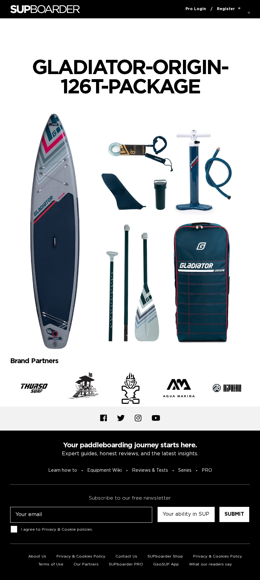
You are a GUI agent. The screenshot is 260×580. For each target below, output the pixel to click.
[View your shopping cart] (239, 9)
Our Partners (86, 564)
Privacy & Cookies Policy (80, 556)
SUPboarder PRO (126, 564)
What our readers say (210, 564)
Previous (5, 389)
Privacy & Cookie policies (67, 529)
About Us (37, 556)
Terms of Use (50, 564)
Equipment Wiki (104, 470)
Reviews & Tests (150, 470)
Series (185, 470)
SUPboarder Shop (165, 556)
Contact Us (126, 556)
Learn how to (62, 470)
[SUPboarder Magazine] (45, 9)
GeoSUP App (166, 564)
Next (254, 389)
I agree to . (57, 529)
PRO (207, 470)
